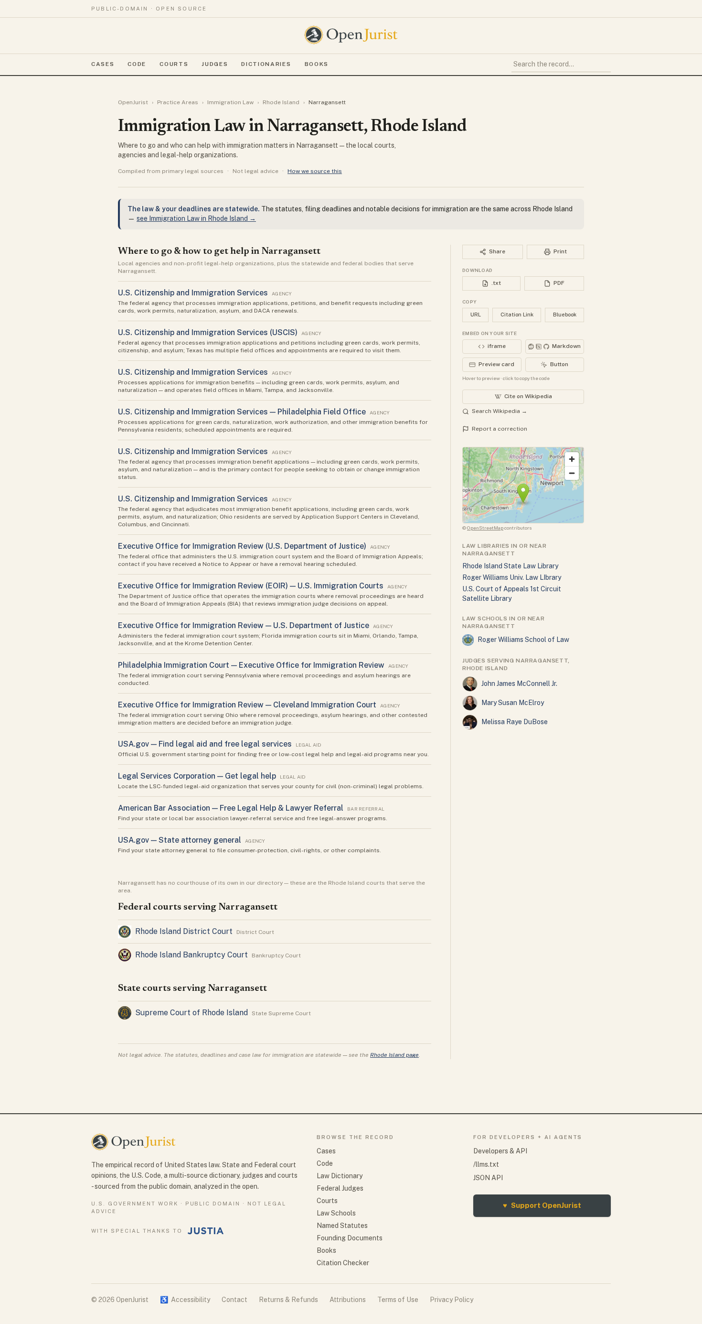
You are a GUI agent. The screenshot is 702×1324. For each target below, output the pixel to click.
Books (317, 64)
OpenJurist (133, 102)
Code (137, 64)
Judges (215, 64)
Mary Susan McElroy (512, 702)
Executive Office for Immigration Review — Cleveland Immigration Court (247, 704)
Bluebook (564, 314)
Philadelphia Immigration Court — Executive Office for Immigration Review (251, 665)
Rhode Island (281, 102)
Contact (234, 1299)
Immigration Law (230, 102)
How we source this (314, 171)
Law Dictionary (339, 1176)
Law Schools (336, 1213)
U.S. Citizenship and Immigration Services (193, 292)
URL (475, 314)
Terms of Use (397, 1299)
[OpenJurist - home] (351, 34)
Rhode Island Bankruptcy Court (191, 954)
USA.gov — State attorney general (179, 840)
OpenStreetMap (485, 528)
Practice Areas (177, 102)
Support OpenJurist (542, 1205)
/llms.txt (486, 1164)
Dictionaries (266, 64)
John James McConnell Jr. (519, 683)
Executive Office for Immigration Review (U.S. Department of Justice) (242, 546)
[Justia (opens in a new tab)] (205, 1231)
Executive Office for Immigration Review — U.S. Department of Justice (243, 625)
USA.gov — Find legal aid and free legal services (205, 744)
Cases (102, 64)
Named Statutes (342, 1225)
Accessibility (185, 1299)
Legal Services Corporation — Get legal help (197, 776)
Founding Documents (350, 1238)
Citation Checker (343, 1263)
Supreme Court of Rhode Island (191, 1012)
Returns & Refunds (288, 1299)
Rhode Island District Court (184, 931)
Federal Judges (340, 1188)
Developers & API (500, 1151)
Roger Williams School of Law (523, 639)
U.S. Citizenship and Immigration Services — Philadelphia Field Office (242, 411)
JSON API (488, 1178)
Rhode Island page (394, 1055)
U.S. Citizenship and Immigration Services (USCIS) (208, 332)
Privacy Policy (451, 1299)
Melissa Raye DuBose (514, 722)
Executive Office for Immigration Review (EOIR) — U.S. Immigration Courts (250, 585)
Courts (174, 64)
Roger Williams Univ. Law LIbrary (511, 577)
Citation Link (516, 314)
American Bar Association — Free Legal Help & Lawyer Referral (230, 808)
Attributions (348, 1299)
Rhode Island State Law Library (510, 566)
